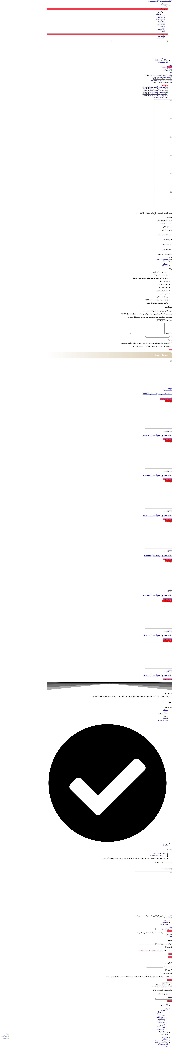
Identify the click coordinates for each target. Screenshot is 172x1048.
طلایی (159, 234)
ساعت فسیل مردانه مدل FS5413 (157, 393)
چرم (163, 249)
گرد (164, 239)
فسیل (164, 75)
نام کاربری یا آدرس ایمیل (164, 944)
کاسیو (163, 1010)
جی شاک (158, 14)
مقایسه (170, 257)
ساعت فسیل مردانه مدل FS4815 (157, 515)
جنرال (159, 12)
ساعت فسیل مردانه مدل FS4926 (157, 435)
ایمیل (170, 340)
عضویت (169, 979)
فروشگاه (165, 710)
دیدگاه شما (168, 333)
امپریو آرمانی (161, 1029)
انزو (164, 1024)
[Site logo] (160, 1)
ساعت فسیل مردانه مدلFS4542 (162, 82)
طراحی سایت (168, 917)
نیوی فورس (161, 1019)
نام (170, 336)
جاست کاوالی (161, 1017)
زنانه (161, 259)
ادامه (170, 957)
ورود (170, 953)
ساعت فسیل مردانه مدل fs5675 (158, 635)
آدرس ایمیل (168, 966)
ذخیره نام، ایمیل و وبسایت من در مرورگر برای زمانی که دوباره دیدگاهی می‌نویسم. (145, 343)
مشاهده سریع (168, 390)
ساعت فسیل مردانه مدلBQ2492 (157, 595)
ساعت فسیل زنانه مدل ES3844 (162, 79)
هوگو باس (162, 1030)
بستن (170, 927)
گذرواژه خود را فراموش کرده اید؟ (149, 950)
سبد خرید (165, 712)
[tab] (165, 264)
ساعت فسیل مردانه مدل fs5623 (158, 675)
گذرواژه (169, 947)
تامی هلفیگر (161, 1022)
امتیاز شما (168, 320)
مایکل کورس (161, 1025)
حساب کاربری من (163, 713)
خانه (171, 75)
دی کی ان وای (160, 1020)
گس (163, 1027)
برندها (168, 75)
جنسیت (166, 259)
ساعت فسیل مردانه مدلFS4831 (157, 475)
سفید (163, 234)
